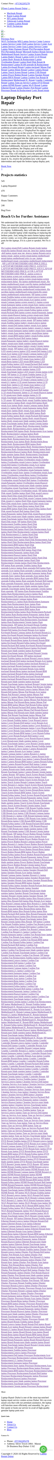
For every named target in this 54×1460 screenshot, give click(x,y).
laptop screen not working (18, 276)
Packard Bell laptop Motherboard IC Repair (27, 1026)
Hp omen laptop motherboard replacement (24, 293)
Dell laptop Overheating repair (20, 465)
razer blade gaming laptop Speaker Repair (23, 891)
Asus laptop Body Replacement (28, 441)
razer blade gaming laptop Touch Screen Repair (26, 801)
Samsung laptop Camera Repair (29, 756)
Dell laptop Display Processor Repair (24, 1288)
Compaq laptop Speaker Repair (22, 875)
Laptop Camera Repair (38, 70)
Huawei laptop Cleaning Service (23, 1102)
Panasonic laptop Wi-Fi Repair (27, 1210)
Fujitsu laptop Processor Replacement (27, 1372)
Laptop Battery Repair (11, 57)
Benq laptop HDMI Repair (20, 1180)
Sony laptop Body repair (18, 410)
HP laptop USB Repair (25, 808)
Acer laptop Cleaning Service (30, 1084)
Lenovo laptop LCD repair (19, 377)
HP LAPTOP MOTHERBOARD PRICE (21, 263)
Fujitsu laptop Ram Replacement (28, 612)
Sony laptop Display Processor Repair (26, 1297)
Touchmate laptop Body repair (20, 423)
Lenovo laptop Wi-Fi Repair (26, 1195)
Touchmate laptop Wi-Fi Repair (22, 1216)
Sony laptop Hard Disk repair (30, 503)
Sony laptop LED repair (18, 359)
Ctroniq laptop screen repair (19, 320)
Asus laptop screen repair (18, 307)
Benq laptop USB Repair (19, 821)
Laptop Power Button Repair (14, 75)
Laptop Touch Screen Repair (14, 72)
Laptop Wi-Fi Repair (31, 85)
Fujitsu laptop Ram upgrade (21, 581)
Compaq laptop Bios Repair (25, 903)
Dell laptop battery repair (25, 325)
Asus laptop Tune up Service (30, 1123)
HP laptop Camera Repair (26, 746)
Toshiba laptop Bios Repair (31, 898)
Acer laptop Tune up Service (30, 1115)
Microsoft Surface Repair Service (38, 51)
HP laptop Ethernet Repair (26, 1218)
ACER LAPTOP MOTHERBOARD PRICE (22, 272)
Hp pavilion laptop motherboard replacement (25, 290)
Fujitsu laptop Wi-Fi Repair (20, 1208)
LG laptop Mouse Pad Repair (21, 697)
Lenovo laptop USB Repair (25, 810)
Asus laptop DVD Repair (19, 1151)
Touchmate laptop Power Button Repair (25, 863)
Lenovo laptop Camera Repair (29, 748)
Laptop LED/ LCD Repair (34, 57)
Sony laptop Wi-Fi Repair (25, 1203)
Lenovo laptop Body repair (19, 403)
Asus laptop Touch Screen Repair (23, 790)
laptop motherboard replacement (37, 261)
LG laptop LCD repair (17, 382)
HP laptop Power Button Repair (27, 834)
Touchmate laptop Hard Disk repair (23, 519)
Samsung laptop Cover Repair (33, 728)
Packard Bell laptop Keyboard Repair (25, 645)
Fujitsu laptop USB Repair (20, 823)
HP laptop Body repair (23, 400)
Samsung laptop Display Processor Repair (27, 1296)
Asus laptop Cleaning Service (30, 1092)
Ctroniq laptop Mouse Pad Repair (23, 718)
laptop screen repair (22, 256)
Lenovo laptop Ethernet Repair (30, 1221)
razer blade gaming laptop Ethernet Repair (23, 1242)
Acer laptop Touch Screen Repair (25, 780)
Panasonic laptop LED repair (25, 367)
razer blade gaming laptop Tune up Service (24, 1134)
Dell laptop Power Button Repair (29, 839)
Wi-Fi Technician (15, 26)
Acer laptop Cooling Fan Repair (22, 929)
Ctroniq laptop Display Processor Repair (26, 1319)
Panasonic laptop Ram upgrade (28, 583)
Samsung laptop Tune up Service (23, 1120)
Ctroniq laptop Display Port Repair (23, 1280)
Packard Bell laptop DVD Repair (23, 1156)
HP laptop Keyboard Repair (26, 625)
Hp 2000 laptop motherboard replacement (27, 289)
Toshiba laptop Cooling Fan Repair (27, 924)
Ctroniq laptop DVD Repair (26, 1164)
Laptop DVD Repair (39, 82)
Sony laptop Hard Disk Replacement (30, 539)
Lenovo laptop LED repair (24, 351)
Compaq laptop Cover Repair (33, 725)
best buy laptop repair (41, 250)
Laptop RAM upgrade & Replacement (31, 64)
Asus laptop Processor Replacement (26, 1366)
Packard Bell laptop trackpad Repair (24, 676)
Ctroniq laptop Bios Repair (20, 921)
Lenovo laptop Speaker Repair (29, 870)
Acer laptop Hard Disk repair (20, 498)
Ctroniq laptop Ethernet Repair (30, 1247)
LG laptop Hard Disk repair (24, 501)
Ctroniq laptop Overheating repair (22, 490)
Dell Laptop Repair (26, 248)
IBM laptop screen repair (18, 310)
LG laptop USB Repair (23, 816)
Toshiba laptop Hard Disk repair (26, 493)
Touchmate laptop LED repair (20, 372)
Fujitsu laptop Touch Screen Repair (24, 795)
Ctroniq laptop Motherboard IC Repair (25, 1038)
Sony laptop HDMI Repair (20, 1177)
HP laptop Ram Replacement (28, 591)
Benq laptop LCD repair (18, 387)
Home (10, 1422)
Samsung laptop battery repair (27, 330)
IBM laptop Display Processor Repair (25, 1303)
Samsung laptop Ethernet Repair (30, 1229)
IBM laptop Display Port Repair (22, 1267)
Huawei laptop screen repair (25, 315)
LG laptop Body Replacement (27, 436)
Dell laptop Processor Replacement (29, 1355)
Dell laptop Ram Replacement (27, 596)
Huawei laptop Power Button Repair (31, 859)
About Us (11, 1424)
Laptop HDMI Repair (11, 85)
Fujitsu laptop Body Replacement (29, 447)
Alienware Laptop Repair (18, 21)
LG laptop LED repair (17, 356)
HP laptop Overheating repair (27, 459)
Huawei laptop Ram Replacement (29, 617)
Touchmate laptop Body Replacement (24, 455)
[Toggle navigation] (29, 9)
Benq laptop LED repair (18, 361)
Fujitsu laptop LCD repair (18, 390)
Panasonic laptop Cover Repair (22, 738)
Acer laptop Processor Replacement (25, 1356)
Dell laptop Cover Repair (31, 723)
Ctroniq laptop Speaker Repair (29, 896)
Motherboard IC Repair (24, 80)
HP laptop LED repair (24, 348)
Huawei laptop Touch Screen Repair (30, 800)
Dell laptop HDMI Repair (32, 1169)
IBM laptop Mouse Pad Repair (21, 705)
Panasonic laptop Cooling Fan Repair (24, 947)
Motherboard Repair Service (14, 54)
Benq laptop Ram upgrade (21, 578)
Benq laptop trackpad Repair (29, 671)
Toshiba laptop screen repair (19, 297)
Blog (9, 1429)
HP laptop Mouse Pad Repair (30, 687)
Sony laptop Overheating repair (33, 472)
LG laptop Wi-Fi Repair (24, 1200)
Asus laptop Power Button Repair (23, 849)
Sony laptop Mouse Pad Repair (32, 699)
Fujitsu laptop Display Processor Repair (24, 1304)
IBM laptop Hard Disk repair (20, 508)
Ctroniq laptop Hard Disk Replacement (31, 563)
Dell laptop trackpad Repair (28, 661)
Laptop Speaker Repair (38, 75)
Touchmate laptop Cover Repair (22, 743)
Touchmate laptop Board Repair (22, 1345)
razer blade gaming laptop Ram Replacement (25, 618)
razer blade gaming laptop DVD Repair (25, 1160)
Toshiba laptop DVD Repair (26, 1141)
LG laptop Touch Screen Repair (28, 785)
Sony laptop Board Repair (19, 1332)
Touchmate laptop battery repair (21, 346)
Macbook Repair (14, 13)
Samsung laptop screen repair (20, 305)
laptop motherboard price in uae (21, 258)
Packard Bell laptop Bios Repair (22, 914)
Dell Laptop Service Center (34, 44)
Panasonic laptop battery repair (21, 341)
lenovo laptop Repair (35, 253)
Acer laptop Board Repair (19, 1327)
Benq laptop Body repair (18, 413)
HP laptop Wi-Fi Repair (25, 1192)
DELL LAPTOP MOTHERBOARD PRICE (24, 264)
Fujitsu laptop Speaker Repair (21, 885)
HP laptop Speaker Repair (26, 867)
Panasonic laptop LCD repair (25, 392)
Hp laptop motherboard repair (32, 281)
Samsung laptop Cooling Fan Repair (24, 934)
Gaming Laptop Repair (17, 23)
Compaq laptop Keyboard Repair (32, 632)
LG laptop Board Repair (19, 1329)
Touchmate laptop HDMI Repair (22, 1190)
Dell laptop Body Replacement (28, 431)
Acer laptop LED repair (17, 354)
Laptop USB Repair (37, 72)
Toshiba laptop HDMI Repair (27, 1167)
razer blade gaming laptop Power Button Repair (27, 860)
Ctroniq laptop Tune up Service (25, 1138)
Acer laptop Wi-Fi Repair (24, 1198)
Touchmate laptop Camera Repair (23, 772)
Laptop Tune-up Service (19, 82)
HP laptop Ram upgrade (12, 565)
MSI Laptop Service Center (29, 41)
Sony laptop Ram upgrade (21, 576)
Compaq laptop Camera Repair (22, 754)
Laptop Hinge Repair (17, 70)
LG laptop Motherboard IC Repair (23, 1014)
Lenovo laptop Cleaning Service (23, 1081)
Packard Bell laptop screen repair (22, 312)
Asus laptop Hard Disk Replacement (26, 540)
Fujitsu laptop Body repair (18, 416)
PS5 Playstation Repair (11, 51)
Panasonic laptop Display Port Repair (24, 1272)
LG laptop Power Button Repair (28, 844)
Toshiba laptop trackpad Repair (22, 658)
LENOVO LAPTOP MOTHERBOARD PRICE (24, 267)
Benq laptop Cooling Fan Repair (22, 939)
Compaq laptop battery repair (27, 328)
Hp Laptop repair (9, 248)
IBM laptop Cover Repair (31, 733)
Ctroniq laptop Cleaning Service (32, 1107)
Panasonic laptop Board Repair (28, 1340)
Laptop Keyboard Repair (12, 67)
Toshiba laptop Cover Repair (27, 720)
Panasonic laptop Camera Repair (22, 767)
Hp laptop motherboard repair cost (25, 282)
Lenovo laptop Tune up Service (22, 1112)
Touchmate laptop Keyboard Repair (24, 653)
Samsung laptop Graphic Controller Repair (27, 1053)
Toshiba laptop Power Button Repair (25, 835)
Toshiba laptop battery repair (20, 323)
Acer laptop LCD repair (17, 379)
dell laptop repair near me (13, 253)
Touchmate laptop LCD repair (20, 397)
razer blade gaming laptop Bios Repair (24, 917)
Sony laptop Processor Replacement (30, 1365)
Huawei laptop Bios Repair (24, 916)
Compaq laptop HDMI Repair (34, 1172)
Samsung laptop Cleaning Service (23, 1089)
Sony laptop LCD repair (18, 385)
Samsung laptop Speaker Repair (30, 878)
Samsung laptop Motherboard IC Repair (24, 1015)
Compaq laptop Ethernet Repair (22, 1226)
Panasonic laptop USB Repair (26, 826)
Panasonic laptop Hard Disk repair (22, 514)
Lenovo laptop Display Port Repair (23, 1252)
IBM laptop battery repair (25, 336)
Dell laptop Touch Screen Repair (29, 779)
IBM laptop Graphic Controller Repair (25, 1061)
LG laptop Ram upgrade (20, 573)
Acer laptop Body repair (18, 405)
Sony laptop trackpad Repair (20, 668)
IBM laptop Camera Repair (33, 761)
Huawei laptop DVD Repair (32, 1159)
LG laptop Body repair (17, 408)
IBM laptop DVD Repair (19, 1154)
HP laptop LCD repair (17, 374)
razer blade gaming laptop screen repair (25, 316)
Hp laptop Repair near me (19, 250)
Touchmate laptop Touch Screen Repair (25, 804)
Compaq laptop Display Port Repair (24, 1257)
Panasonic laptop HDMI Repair (28, 1185)
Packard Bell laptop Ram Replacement (26, 613)
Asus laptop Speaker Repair (34, 880)
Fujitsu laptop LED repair (18, 364)
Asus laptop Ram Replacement (28, 607)
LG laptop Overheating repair (20, 470)
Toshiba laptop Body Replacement (24, 427)
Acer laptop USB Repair (24, 813)
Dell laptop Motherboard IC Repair (23, 1009)
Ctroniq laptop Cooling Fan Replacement (32, 1001)
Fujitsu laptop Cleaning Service (22, 1097)
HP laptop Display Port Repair (24, 1248)
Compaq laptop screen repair (20, 302)
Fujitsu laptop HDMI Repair (20, 1182)
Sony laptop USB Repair (24, 818)
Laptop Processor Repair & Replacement (24, 89)
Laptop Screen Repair (37, 54)
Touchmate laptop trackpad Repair (23, 684)
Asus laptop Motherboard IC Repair (27, 1020)
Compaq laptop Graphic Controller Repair (23, 1049)
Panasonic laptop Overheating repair (23, 483)
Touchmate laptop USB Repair (22, 831)
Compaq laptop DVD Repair (21, 1146)
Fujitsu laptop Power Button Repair (24, 854)
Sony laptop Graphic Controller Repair (26, 1054)
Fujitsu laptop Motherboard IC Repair (28, 1025)
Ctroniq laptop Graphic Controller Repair (26, 1076)
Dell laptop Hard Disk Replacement (30, 529)
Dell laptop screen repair (18, 299)
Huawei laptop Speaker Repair (21, 890)
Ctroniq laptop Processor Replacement (31, 1386)
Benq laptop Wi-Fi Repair (21, 1205)
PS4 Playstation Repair (39, 49)
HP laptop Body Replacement (26, 426)
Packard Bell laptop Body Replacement (26, 448)
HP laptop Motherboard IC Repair (16, 1004)
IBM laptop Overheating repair (21, 477)
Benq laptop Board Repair (19, 1334)
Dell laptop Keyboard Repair (21, 630)
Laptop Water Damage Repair (14, 49)
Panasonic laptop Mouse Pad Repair (24, 710)
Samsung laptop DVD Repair (21, 1149)
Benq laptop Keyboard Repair (30, 640)
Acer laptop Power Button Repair (25, 840)
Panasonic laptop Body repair (25, 418)
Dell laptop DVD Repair (24, 1143)
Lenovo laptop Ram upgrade (22, 568)
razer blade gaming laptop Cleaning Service (25, 1103)
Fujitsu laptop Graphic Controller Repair (25, 1062)
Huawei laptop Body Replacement (29, 452)
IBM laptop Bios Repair (18, 911)
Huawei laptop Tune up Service (22, 1133)
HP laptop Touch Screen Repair (30, 774)
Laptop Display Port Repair (28, 88)
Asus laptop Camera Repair (33, 759)
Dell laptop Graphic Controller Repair (25, 1045)
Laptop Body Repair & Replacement (18, 59)
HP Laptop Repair (15, 18)
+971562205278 (22, 3)
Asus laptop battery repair (25, 333)
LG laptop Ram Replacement (27, 601)
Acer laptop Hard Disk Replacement (26, 530)
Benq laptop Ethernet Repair (20, 1234)
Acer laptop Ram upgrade (21, 570)
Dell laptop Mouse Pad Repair (21, 692)
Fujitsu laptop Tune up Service (22, 1128)
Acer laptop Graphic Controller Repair (24, 1046)
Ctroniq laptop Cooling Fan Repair (23, 955)
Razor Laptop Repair (16, 16)
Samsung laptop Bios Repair (20, 906)
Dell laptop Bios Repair (29, 901)
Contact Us (12, 1427)
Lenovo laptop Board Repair (21, 1324)
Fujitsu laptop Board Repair (20, 1337)
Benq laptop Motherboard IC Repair (25, 1021)
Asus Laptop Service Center (35, 46)
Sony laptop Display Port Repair (22, 1262)
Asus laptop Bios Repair (19, 909)
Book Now (6, 166)
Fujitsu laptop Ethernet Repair (21, 1236)
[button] (5, 39)
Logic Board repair (40, 90)
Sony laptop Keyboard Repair (21, 638)
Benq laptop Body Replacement (24, 442)
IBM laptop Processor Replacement (30, 1371)
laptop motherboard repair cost (21, 259)
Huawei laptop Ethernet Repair (22, 1241)
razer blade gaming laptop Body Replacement (25, 453)
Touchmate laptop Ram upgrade (23, 588)
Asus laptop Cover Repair (31, 730)
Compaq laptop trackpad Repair (30, 663)
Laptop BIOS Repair (10, 77)
